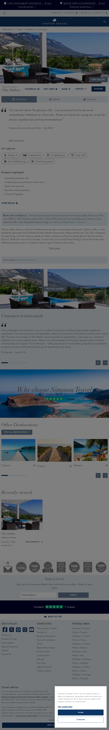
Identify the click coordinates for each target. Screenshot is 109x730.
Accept (80, 712)
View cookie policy (65, 707)
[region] (80, 707)
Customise (81, 719)
